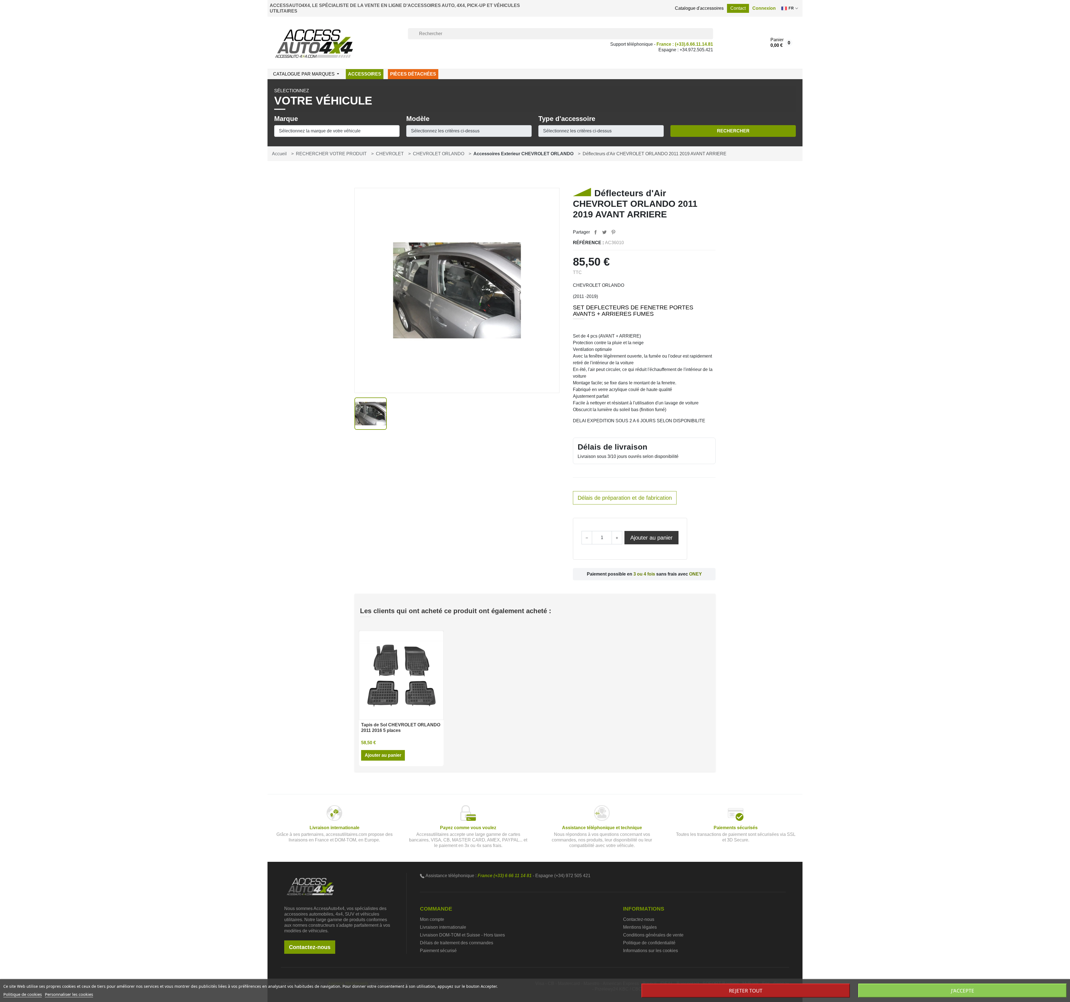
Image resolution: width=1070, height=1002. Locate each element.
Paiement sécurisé (438, 950)
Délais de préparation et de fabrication (625, 498)
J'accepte (962, 990)
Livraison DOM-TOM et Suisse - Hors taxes (462, 935)
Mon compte (432, 919)
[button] (764, 8)
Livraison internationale (443, 927)
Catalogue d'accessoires (699, 8)
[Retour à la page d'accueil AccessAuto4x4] (310, 886)
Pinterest (613, 232)
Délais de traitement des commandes (456, 942)
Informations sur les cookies (650, 950)
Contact (738, 8)
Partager (595, 232)
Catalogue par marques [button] (304, 74)
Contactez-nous (309, 947)
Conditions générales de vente (653, 935)
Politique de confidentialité (649, 942)
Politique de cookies (22, 994)
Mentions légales (640, 927)
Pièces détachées (413, 74)
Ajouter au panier (651, 538)
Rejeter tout (745, 990)
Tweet (604, 232)
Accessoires (364, 74)
